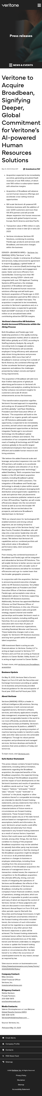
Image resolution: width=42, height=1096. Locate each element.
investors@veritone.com (12, 985)
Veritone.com (23, 754)
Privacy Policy (21, 1075)
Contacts (7, 1050)
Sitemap (7, 1062)
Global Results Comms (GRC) (14, 1012)
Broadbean (15, 263)
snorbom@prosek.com (11, 1001)
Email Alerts (9, 1038)
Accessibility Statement (21, 1089)
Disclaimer (21, 1080)
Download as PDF (33, 169)
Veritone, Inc (32, 252)
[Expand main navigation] (39, 5)
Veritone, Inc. (16, 1070)
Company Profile (11, 1044)
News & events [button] (23, 65)
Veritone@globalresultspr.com (15, 1017)
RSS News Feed (10, 1056)
